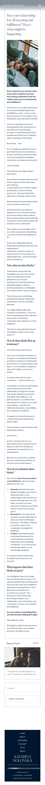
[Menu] (40, 6)
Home (22, 733)
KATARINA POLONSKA (13, 5)
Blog (22, 748)
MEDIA (22, 751)
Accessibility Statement (22, 775)
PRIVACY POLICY (22, 772)
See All (35, 643)
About (22, 737)
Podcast (22, 744)
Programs (22, 740)
